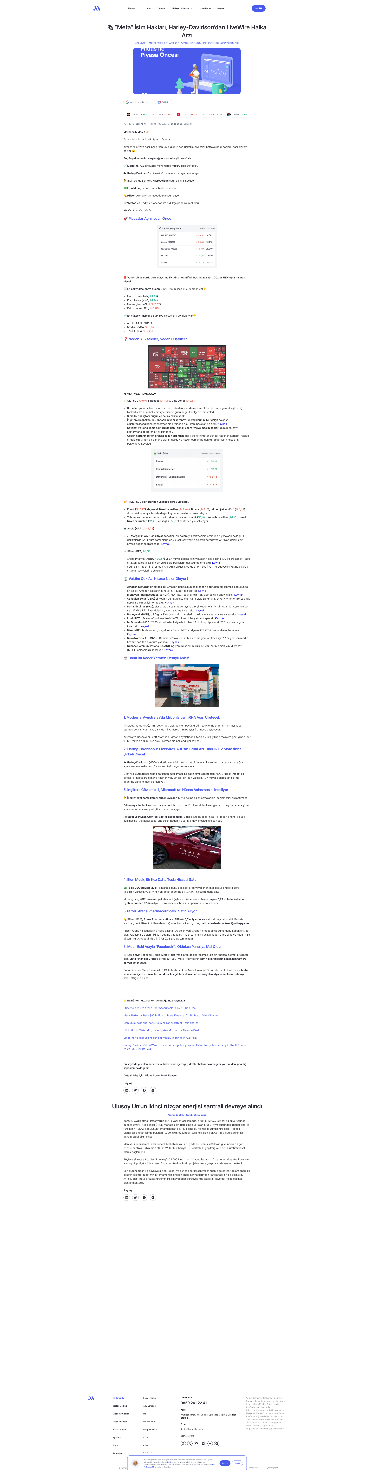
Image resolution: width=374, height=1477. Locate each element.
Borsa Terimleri (119, 1429)
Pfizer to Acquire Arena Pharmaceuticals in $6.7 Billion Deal (159, 1008)
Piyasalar (116, 1437)
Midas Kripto (149, 1421)
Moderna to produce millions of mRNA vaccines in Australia (160, 1037)
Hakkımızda (118, 1398)
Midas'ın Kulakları (120, 1413)
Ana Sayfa (140, 42)
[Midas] (96, 8)
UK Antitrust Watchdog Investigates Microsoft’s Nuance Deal (161, 1030)
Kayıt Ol (258, 8)
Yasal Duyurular (255, 1468)
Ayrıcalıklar (117, 1453)
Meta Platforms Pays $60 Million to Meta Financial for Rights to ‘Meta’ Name (170, 1015)
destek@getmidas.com (192, 1429)
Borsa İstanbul (149, 1398)
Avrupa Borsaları (150, 1429)
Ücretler (162, 8)
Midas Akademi (119, 1421)
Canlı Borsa (205, 8)
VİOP (145, 1437)
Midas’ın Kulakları (180, 8)
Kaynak (222, 423)
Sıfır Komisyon (149, 1453)
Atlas (149, 8)
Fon (144, 1413)
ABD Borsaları (149, 1406)
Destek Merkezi (119, 1406)
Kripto (115, 1445)
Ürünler (131, 8)
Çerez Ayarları (272, 1468)
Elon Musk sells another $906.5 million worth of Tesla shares (160, 1022)
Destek (220, 8)
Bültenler (173, 42)
